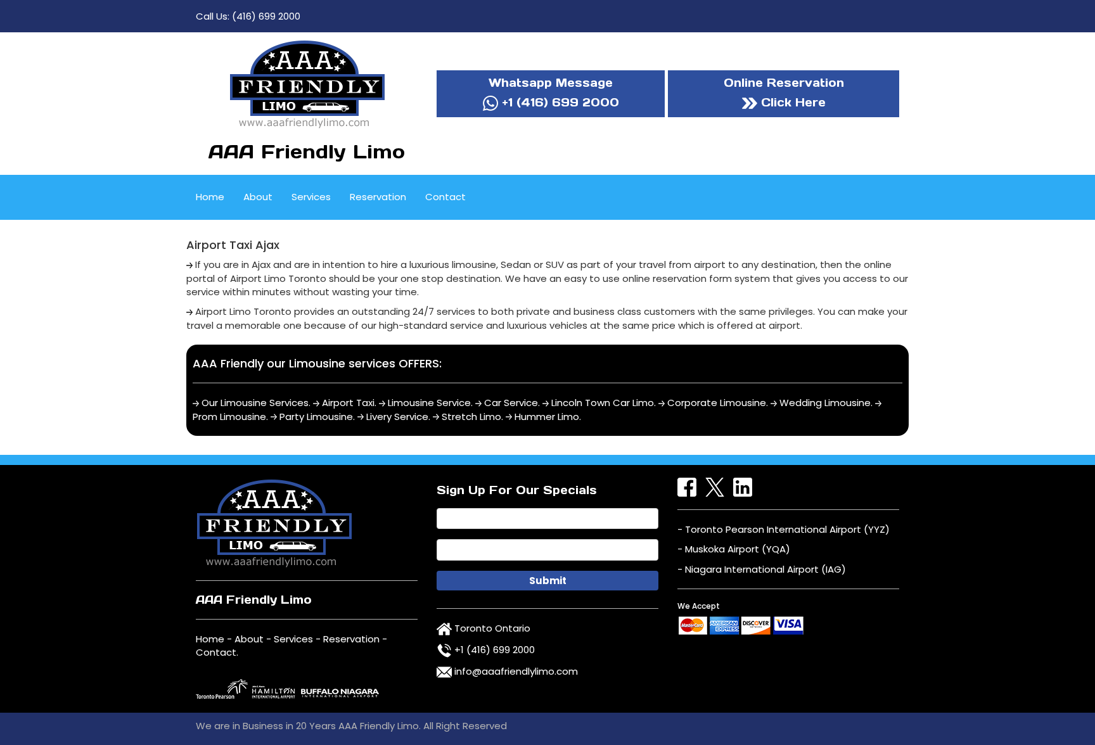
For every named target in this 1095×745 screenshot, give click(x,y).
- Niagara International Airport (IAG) (761, 569)
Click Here (791, 102)
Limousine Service (429, 402)
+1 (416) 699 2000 (558, 102)
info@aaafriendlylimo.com (516, 671)
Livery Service (397, 416)
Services (311, 196)
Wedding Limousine (825, 402)
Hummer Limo (547, 416)
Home (210, 196)
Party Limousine (316, 416)
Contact (445, 196)
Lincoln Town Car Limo (602, 402)
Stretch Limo (471, 416)
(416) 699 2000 (266, 16)
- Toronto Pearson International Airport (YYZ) (783, 529)
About (257, 196)
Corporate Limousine (716, 402)
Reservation (378, 196)
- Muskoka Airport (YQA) (733, 549)
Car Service (511, 402)
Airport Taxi (348, 402)
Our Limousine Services (255, 402)
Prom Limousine (229, 416)
